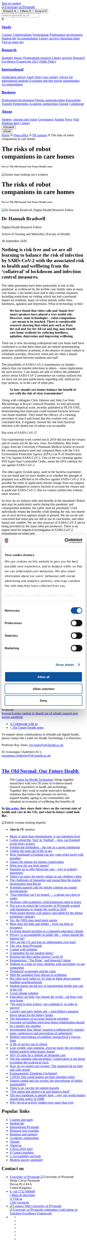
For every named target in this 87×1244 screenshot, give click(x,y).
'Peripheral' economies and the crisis (33, 971)
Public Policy (47, 61)
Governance (46, 119)
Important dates (70, 38)
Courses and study (21, 1119)
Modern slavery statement (26, 1160)
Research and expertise (24, 1130)
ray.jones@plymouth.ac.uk (46, 745)
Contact (25, 123)
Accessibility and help (25, 1156)
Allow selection (43, 688)
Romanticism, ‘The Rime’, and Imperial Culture (40, 960)
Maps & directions (22, 1195)
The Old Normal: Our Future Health (41, 771)
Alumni (59, 119)
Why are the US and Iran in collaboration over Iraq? (43, 942)
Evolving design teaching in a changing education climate (46, 931)
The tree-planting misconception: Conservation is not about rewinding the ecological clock (47, 1060)
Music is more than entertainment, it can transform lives (45, 836)
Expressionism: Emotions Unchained (33, 1073)
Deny (43, 700)
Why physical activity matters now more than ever (42, 1102)
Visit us (16, 1198)
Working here (10, 123)
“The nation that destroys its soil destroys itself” (40, 1091)
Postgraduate (41, 34)
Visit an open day (13, 42)
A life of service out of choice (28, 1044)
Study (7, 27)
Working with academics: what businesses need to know (46, 902)
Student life (9, 38)
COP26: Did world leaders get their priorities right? (42, 1077)
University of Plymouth (25, 1177)
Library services (49, 38)
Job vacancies (19, 1202)
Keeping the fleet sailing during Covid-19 (36, 956)
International (12, 69)
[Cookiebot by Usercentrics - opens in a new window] (64, 540)
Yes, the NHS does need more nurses (33, 920)
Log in (41, 11)
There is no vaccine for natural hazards (34, 1088)
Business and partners (23, 1134)
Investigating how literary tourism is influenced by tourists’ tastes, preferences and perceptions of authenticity (47, 1031)
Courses (7, 34)
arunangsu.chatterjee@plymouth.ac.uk (26, 755)
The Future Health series (27, 727)
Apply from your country (42, 77)
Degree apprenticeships (50, 100)
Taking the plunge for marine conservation (37, 862)
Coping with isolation (23, 949)
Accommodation (27, 38)
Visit (76, 119)
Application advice (14, 77)
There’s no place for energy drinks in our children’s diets (46, 876)
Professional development (66, 34)
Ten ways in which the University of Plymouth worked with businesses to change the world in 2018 (45, 907)
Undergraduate (22, 34)
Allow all (43, 677)
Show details (65, 664)
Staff (7, 131)
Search (9, 11)
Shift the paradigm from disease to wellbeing (38, 975)
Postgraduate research (37, 58)
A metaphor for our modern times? (32, 953)
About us (15, 1145)
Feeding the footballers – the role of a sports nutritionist (45, 847)
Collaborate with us (24, 724)
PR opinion (39, 135)
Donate (63, 104)
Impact (18, 58)
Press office (21, 135)
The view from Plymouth (26, 945)
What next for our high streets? (29, 865)
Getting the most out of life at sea (31, 851)
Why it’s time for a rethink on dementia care (38, 1055)
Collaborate (76, 104)
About (7, 111)
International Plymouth (24, 1127)
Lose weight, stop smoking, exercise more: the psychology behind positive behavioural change (47, 1049)
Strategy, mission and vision (19, 119)
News (68, 119)
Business (9, 92)
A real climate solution (24, 993)
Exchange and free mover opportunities (54, 80)
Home (6, 135)
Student (8, 127)
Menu (25, 11)
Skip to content (11, 3)
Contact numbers (22, 1152)
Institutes (7, 58)
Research (9, 50)
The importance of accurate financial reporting (39, 1018)
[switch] (76, 623)
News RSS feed (21, 1149)
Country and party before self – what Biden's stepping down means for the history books (44, 1013)
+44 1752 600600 (22, 1191)
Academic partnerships (43, 104)
